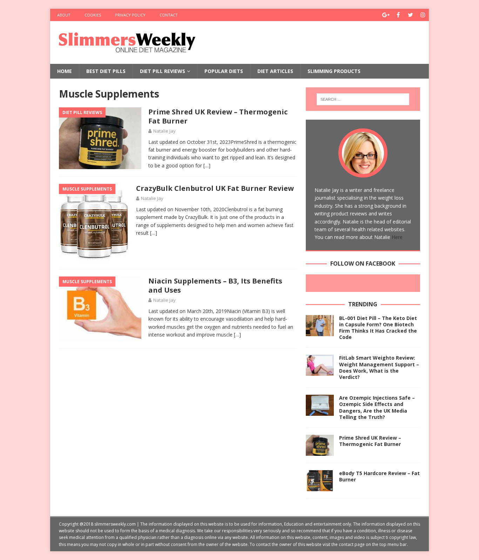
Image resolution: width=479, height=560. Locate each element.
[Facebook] (398, 15)
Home (64, 71)
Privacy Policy (130, 15)
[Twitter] (410, 15)
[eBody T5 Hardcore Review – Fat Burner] (320, 480)
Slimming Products (334, 71)
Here (397, 237)
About (63, 15)
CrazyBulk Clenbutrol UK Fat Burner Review (215, 188)
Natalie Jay (164, 131)
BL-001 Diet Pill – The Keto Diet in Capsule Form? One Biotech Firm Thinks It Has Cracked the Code (378, 328)
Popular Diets (223, 71)
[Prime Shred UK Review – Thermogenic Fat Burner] (320, 445)
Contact (169, 15)
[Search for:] (362, 99)
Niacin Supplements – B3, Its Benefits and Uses (215, 285)
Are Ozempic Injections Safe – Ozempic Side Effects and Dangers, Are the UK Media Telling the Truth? (377, 407)
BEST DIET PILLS (106, 71)
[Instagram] (423, 15)
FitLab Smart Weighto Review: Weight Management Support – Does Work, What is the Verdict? (379, 367)
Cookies (93, 15)
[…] (206, 165)
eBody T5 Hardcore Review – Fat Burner (379, 476)
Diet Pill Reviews (162, 71)
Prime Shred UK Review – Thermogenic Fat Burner (218, 116)
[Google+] (386, 15)
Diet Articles (275, 71)
